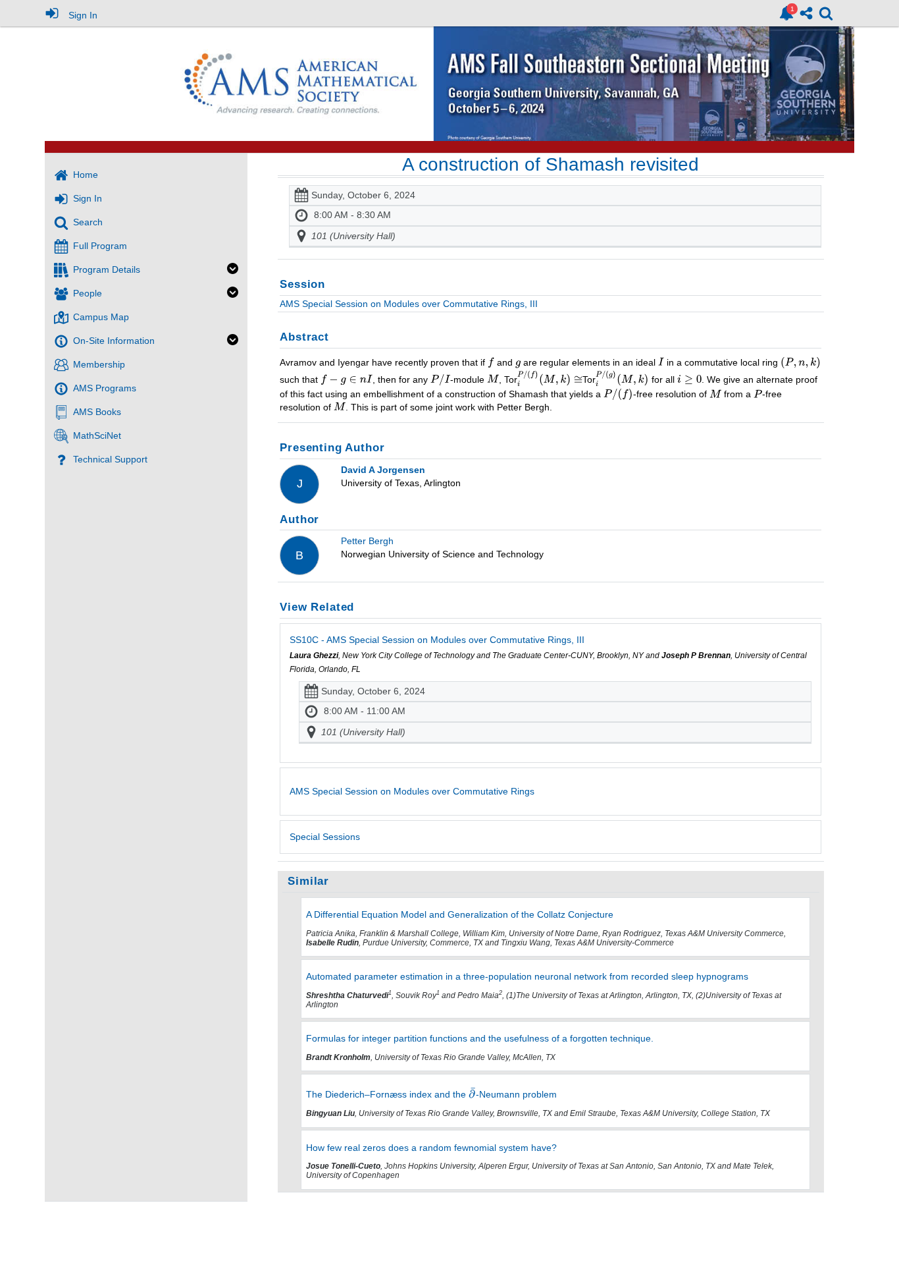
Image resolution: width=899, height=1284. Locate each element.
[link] (786, 13)
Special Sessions (325, 836)
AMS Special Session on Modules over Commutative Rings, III (409, 303)
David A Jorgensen (383, 469)
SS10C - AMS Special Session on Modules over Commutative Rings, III (437, 639)
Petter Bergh (367, 541)
